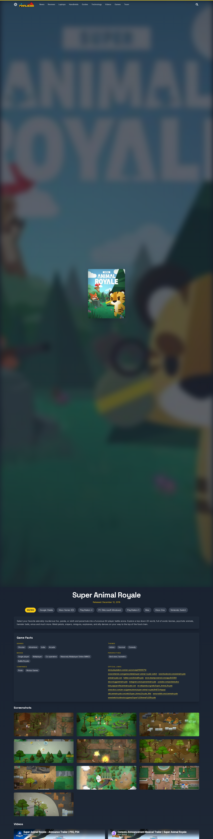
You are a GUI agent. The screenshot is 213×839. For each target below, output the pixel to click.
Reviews (51, 4)
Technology (96, 4)
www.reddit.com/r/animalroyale (165, 694)
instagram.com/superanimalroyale (142, 682)
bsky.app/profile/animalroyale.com (122, 686)
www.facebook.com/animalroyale (172, 674)
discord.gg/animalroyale (118, 682)
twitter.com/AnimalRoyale (134, 678)
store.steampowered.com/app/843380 (161, 678)
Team (126, 4)
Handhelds (73, 4)
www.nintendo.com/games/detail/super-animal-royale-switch (132, 674)
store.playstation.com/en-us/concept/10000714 (127, 670)
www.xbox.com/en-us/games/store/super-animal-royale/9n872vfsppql (136, 690)
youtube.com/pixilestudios (168, 682)
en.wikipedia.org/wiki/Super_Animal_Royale (154, 686)
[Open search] (197, 4)
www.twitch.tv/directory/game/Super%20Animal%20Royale (132, 697)
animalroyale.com (115, 678)
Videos (108, 4)
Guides (85, 4)
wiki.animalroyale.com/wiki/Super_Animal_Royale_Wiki (129, 694)
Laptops (62, 4)
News (41, 4)
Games (118, 4)
